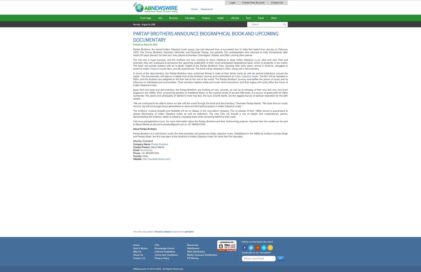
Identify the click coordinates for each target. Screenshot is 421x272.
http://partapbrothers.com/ (157, 159)
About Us (138, 255)
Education (190, 18)
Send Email (146, 150)
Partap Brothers (159, 144)
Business (173, 18)
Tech (248, 18)
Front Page (145, 18)
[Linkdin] (257, 248)
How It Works (140, 248)
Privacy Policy (162, 258)
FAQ (157, 245)
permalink (189, 232)
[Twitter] (251, 248)
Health (220, 18)
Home (194, 9)
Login (232, 2)
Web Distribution (196, 252)
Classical (155, 68)
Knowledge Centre (164, 248)
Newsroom (207, 9)
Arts (160, 18)
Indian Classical (243, 76)
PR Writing (192, 258)
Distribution (193, 248)
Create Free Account (253, 2)
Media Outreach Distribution (202, 255)
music (257, 60)
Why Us (137, 252)
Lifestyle (235, 18)
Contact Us (277, 2)
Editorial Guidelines (165, 252)
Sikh (226, 52)
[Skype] (264, 248)
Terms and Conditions (166, 255)
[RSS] (270, 248)
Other (274, 18)
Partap (148, 52)
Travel (261, 18)
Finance (206, 18)
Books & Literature (163, 232)
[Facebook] (244, 248)
